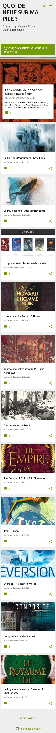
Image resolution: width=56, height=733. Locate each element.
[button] (49, 113)
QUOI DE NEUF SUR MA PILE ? (20, 12)
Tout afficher (11, 52)
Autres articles (28, 718)
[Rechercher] (44, 6)
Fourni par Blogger (30, 728)
